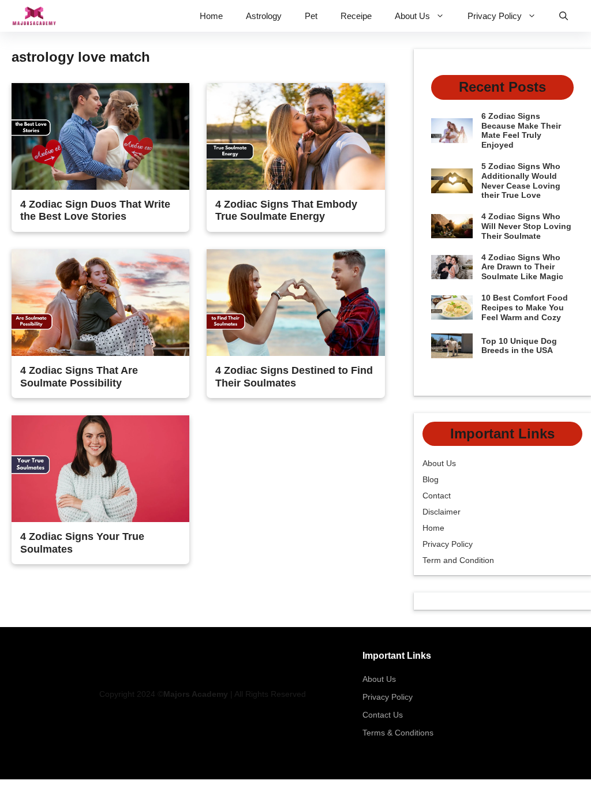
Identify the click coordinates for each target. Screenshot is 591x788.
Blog (430, 479)
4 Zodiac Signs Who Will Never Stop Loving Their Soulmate (526, 226)
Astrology (264, 16)
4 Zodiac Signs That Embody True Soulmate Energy (286, 210)
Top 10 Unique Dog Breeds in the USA (519, 345)
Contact (436, 495)
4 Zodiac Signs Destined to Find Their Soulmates (294, 377)
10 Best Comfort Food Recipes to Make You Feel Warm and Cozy (524, 307)
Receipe (356, 16)
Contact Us (382, 714)
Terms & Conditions (397, 732)
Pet (311, 16)
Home (211, 16)
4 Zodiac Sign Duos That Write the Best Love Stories (95, 210)
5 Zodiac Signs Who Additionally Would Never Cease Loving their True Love (520, 181)
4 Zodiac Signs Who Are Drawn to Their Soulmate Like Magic (522, 267)
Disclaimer (441, 511)
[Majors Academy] (34, 16)
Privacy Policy (494, 16)
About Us (412, 16)
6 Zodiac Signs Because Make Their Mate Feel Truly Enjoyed (521, 130)
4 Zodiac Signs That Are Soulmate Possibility (79, 377)
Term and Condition (458, 560)
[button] (563, 16)
